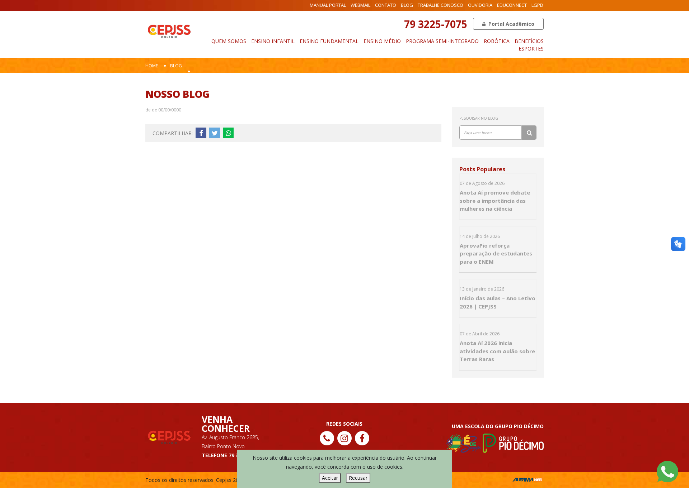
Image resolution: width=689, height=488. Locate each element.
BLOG (407, 5)
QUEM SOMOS (228, 41)
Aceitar (330, 477)
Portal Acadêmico (510, 23)
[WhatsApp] (667, 471)
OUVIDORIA (480, 5)
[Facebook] (362, 438)
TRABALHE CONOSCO (440, 5)
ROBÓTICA (497, 41)
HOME (151, 66)
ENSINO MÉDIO (382, 41)
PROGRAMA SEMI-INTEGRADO (442, 41)
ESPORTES (531, 48)
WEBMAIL (360, 5)
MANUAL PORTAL (328, 5)
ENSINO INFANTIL (273, 41)
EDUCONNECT (512, 5)
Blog (176, 66)
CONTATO (385, 5)
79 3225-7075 (435, 24)
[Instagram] (344, 438)
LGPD (537, 5)
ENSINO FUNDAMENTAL (329, 41)
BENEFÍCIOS (529, 41)
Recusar (358, 477)
